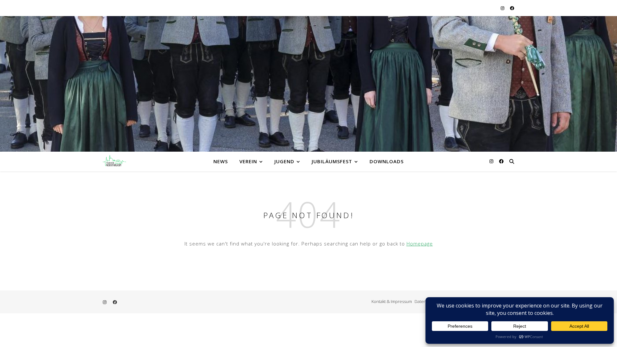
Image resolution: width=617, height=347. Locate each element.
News (220, 161)
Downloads (387, 161)
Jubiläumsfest (332, 161)
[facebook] (512, 8)
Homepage (420, 243)
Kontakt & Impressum (391, 301)
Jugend (284, 161)
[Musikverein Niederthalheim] (116, 161)
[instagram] (503, 8)
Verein (248, 161)
